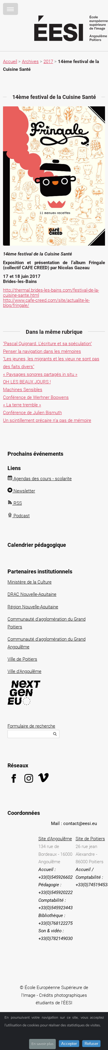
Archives (30, 61)
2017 (48, 61)
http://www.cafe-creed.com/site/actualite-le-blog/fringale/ (46, 303)
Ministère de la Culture (30, 582)
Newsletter (23, 491)
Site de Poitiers (90, 838)
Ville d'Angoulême (24, 671)
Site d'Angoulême (55, 838)
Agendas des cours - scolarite (42, 478)
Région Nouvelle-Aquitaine (33, 607)
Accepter (69, 1043)
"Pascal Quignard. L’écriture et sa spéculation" (47, 343)
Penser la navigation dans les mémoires (42, 351)
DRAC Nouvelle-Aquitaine (32, 594)
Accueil (10, 61)
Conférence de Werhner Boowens (36, 397)
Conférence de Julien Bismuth (32, 412)
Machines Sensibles (22, 389)
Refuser (91, 1043)
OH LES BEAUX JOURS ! (27, 382)
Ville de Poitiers (22, 659)
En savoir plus (42, 1044)
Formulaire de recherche (31, 726)
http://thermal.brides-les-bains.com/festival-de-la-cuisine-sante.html (51, 292)
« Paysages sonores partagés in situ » (40, 374)
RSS (17, 503)
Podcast (21, 515)
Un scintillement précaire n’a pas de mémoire (47, 420)
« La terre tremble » (22, 405)
